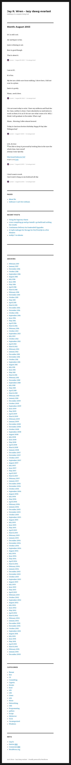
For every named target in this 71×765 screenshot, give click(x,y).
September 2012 (15, 341)
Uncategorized (14, 721)
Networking (13, 703)
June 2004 (12, 556)
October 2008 (14, 429)
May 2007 (12, 471)
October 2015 (13, 297)
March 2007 (13, 476)
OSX (10, 706)
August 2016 (13, 277)
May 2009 (12, 411)
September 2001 (15, 631)
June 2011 (12, 370)
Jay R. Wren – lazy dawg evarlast (29, 11)
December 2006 (15, 484)
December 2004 (15, 540)
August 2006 (13, 494)
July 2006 (12, 496)
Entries (13, 744)
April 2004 (13, 561)
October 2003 (14, 577)
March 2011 (13, 375)
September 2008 (15, 432)
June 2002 (12, 608)
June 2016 (12, 282)
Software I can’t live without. (19, 202)
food (10, 688)
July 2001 (12, 636)
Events (11, 685)
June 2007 (12, 468)
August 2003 (13, 582)
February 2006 (14, 504)
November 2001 (14, 626)
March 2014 (13, 326)
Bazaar (11, 672)
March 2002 (13, 615)
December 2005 (15, 509)
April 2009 (13, 414)
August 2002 (13, 603)
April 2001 (13, 644)
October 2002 (14, 597)
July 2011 (12, 367)
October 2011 (13, 359)
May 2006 (12, 499)
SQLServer (13, 716)
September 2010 (15, 383)
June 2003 (12, 587)
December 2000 (15, 654)
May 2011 (12, 372)
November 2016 (14, 269)
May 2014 (12, 321)
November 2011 (14, 357)
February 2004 (14, 566)
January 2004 (14, 569)
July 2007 (12, 465)
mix (10, 698)
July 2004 (12, 553)
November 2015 (14, 295)
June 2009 (12, 409)
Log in (11, 742)
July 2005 (12, 522)
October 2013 (13, 331)
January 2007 (14, 481)
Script (11, 713)
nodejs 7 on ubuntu (16, 235)
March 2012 (13, 346)
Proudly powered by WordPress (38, 759)
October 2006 (14, 489)
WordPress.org (14, 749)
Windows (12, 724)
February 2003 (14, 595)
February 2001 (14, 649)
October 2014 (13, 313)
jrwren (12, 60)
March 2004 (13, 564)
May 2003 (12, 590)
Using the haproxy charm (18, 220)
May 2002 (12, 610)
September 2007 (15, 460)
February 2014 (14, 328)
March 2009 (13, 416)
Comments (14, 747)
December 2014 (14, 308)
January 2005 (14, 538)
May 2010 (12, 388)
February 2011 (14, 377)
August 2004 (13, 551)
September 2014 (15, 315)
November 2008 (15, 427)
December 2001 (14, 623)
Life (10, 693)
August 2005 (13, 520)
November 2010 (14, 380)
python (11, 711)
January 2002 (14, 621)
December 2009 (15, 401)
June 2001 (12, 639)
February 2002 (14, 618)
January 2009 (14, 421)
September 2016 (15, 274)
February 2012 (14, 349)
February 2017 (14, 264)
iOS (10, 690)
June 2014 (12, 318)
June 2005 (12, 525)
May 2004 (12, 559)
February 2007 (14, 478)
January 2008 (14, 450)
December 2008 (15, 424)
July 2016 (12, 279)
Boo (10, 675)
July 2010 (12, 385)
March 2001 (13, 646)
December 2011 (14, 354)
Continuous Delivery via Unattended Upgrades (26, 227)
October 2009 (14, 403)
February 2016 (14, 292)
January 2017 (13, 266)
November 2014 (14, 310)
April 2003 (13, 592)
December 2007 (15, 452)
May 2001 (12, 641)
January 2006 (14, 507)
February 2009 (14, 419)
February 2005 (14, 535)
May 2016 (12, 284)
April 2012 (12, 344)
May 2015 (12, 300)
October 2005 (14, 515)
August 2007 (13, 463)
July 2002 (12, 605)
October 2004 (14, 546)
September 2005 (15, 517)
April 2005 (13, 530)
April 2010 (13, 390)
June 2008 (12, 440)
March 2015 (13, 305)
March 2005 (13, 533)
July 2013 (12, 336)
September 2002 (15, 600)
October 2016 (13, 271)
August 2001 (13, 634)
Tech (11, 719)
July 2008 (12, 437)
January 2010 (13, 398)
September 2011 (14, 362)
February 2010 (14, 396)
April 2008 (13, 445)
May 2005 (12, 528)
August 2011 (13, 365)
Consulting (13, 680)
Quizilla (16, 159)
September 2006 (15, 491)
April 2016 (12, 287)
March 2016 (13, 290)
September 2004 (15, 548)
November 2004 (15, 543)
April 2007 (13, 473)
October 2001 (14, 628)
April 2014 (12, 323)
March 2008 (13, 447)
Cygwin (12, 682)
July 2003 (12, 584)
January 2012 (13, 352)
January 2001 (13, 652)
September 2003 (15, 579)
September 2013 (15, 334)
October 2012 (13, 339)
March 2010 (13, 393)
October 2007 (14, 458)
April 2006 (13, 502)
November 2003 (15, 574)
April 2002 (13, 613)
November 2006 (15, 486)
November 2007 (15, 455)
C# (10, 677)
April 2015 (12, 302)
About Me (12, 199)
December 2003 (14, 571)
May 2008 (12, 442)
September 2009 (15, 406)
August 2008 (13, 434)
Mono (11, 701)
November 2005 (15, 512)
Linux (11, 695)
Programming (14, 708)
